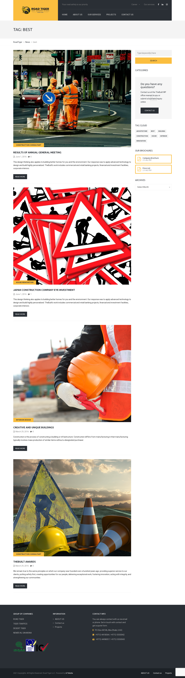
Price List (146, 168)
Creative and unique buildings (33, 427)
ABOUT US (77, 15)
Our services (149, 4)
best (153, 131)
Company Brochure (151, 158)
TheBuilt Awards (24, 561)
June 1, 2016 (21, 157)
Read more (20, 177)
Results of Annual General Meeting (37, 152)
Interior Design (23, 420)
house (154, 136)
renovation (141, 141)
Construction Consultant (28, 145)
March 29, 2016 (22, 431)
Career (134, 4)
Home (64, 15)
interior (163, 136)
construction (142, 136)
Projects (111, 15)
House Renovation (24, 282)
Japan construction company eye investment (44, 290)
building (161, 131)
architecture (142, 131)
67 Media (69, 673)
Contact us (127, 15)
